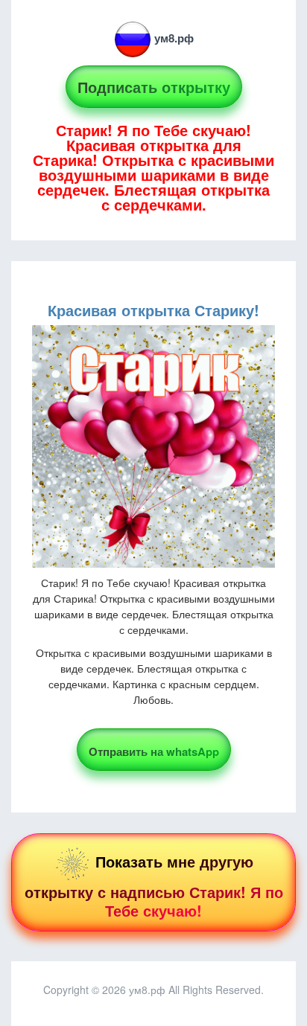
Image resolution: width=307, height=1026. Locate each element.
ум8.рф (174, 38)
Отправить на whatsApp (154, 751)
